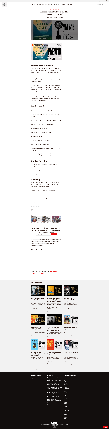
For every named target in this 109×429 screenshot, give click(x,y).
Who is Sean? (69, 4)
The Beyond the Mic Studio (53, 4)
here (60, 194)
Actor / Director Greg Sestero (35, 222)
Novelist (39, 243)
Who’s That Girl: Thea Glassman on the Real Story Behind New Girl (53, 329)
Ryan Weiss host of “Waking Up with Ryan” (37, 328)
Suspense (47, 243)
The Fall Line (52, 243)
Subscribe (54, 234)
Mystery (33, 243)
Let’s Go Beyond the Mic (41, 4)
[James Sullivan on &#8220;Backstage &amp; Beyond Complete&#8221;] (46, 219)
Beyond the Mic (48, 239)
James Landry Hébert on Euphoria (70, 328)
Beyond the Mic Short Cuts (54, 9)
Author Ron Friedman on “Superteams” (54, 353)
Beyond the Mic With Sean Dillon (56, 239)
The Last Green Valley (34, 245)
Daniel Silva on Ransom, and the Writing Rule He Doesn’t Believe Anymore (54, 300)
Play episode (35, 308)
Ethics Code (54, 427)
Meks (57, 425)
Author (36, 239)
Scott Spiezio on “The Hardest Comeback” (69, 299)
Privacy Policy (54, 426)
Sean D (48, 17)
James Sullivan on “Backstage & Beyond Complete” (45, 223)
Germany (36, 241)
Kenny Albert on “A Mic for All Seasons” (71, 353)
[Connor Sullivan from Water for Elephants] (56, 219)
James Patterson (47, 241)
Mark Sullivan (53, 241)
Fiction (33, 241)
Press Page (63, 4)
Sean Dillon (43, 243)
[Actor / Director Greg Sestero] (36, 219)
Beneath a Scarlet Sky (42, 239)
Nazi (35, 243)
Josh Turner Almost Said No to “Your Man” (37, 299)
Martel (57, 241)
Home (33, 4)
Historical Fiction (41, 241)
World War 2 (40, 245)
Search (106, 4)
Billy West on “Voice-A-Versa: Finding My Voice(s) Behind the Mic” (38, 354)
